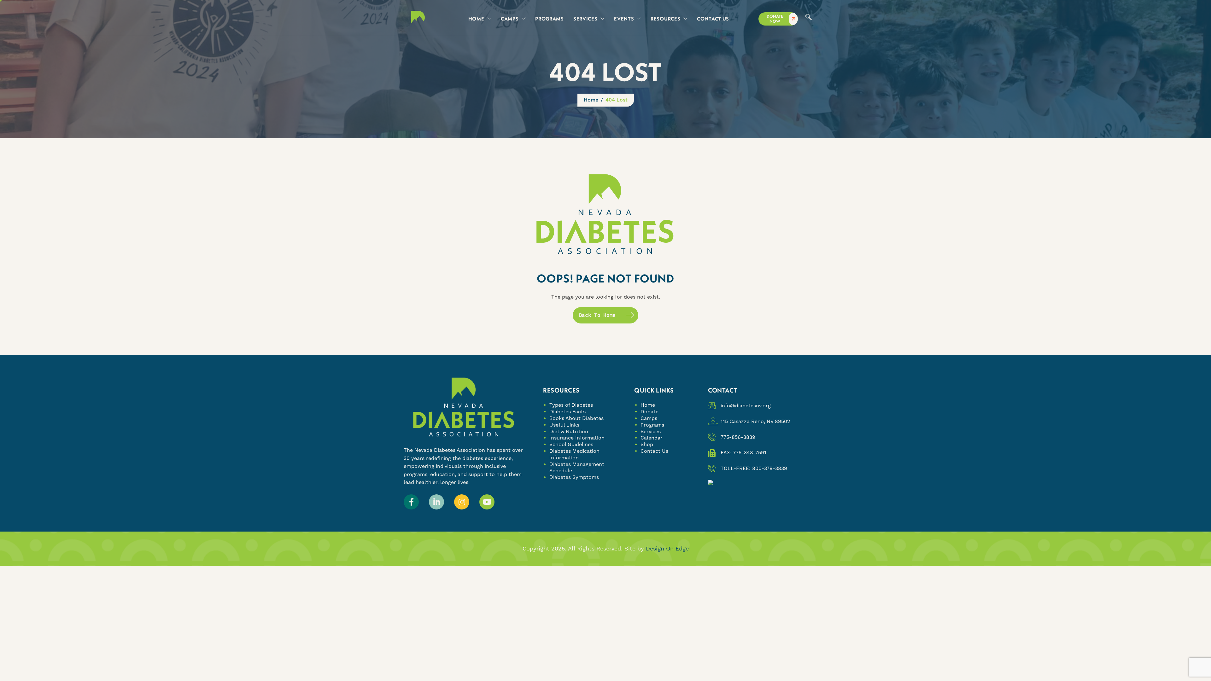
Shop (647, 444)
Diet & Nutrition (568, 431)
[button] (808, 17)
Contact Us (654, 451)
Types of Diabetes (571, 405)
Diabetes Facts (567, 412)
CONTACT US (713, 18)
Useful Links (564, 425)
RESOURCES (665, 18)
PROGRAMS (549, 18)
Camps (649, 418)
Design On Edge (667, 548)
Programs (652, 425)
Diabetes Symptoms (574, 477)
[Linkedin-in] (436, 501)
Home (648, 405)
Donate (649, 412)
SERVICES (585, 18)
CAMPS (510, 18)
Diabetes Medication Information (574, 454)
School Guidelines (571, 444)
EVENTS (624, 18)
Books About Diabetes (576, 418)
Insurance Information (577, 438)
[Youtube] (486, 501)
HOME (476, 18)
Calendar (652, 438)
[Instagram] (461, 501)
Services (651, 431)
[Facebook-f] (411, 501)
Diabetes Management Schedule (576, 467)
